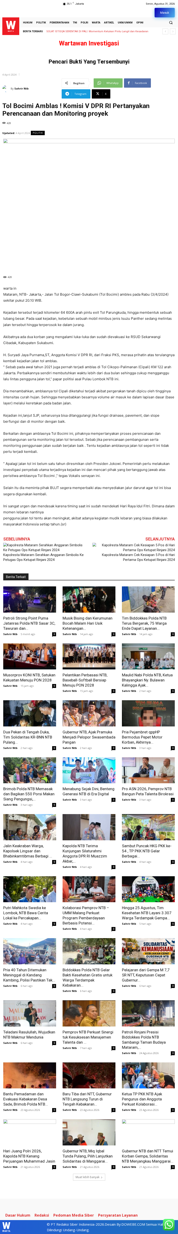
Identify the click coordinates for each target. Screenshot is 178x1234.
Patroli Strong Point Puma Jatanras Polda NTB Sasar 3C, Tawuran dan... (29, 623)
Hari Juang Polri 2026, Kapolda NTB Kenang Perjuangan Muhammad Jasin (29, 1156)
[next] (173, 31)
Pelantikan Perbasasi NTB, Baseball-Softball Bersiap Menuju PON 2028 (85, 680)
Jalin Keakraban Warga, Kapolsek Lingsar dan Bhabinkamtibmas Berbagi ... (27, 851)
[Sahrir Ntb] (6, 88)
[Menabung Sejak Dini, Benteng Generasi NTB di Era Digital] (89, 770)
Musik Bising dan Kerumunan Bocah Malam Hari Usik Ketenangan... (87, 623)
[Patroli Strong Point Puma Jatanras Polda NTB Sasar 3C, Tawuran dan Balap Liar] (29, 599)
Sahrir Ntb (21, 88)
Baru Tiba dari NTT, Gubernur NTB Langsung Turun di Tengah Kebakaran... (87, 1099)
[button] (171, 22)
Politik (38, 132)
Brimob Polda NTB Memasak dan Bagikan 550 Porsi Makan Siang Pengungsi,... (28, 793)
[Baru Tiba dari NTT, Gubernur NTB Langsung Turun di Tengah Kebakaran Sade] (89, 1075)
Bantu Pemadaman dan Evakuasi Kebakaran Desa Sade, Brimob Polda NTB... (25, 1099)
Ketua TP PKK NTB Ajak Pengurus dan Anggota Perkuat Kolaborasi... (142, 1099)
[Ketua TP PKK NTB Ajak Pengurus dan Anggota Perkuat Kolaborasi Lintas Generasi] (148, 1075)
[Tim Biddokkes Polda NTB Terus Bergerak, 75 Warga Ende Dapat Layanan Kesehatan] (148, 599)
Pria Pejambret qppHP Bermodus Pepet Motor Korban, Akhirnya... (142, 737)
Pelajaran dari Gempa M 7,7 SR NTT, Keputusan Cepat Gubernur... (146, 975)
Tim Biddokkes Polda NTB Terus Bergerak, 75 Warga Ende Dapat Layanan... (144, 623)
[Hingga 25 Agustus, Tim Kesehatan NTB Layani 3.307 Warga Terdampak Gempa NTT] (148, 889)
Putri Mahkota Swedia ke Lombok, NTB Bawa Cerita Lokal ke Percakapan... (25, 912)
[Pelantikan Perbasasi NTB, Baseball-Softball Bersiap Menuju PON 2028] (89, 656)
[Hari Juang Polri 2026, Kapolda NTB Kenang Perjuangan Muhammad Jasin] (29, 1132)
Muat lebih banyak (87, 1177)
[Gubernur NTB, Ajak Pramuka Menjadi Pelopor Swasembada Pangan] (89, 713)
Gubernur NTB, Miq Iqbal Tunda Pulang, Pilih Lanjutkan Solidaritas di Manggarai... (88, 1156)
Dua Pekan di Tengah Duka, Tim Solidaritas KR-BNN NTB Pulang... (27, 737)
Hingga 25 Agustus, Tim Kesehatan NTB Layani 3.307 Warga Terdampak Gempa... (147, 912)
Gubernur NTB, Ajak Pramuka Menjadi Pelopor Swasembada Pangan (89, 737)
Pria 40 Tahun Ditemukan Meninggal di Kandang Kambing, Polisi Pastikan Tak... (29, 975)
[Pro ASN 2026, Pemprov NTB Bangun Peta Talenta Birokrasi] (148, 770)
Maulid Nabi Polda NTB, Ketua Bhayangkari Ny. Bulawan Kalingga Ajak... (147, 680)
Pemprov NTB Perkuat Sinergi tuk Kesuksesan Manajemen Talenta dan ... (88, 1037)
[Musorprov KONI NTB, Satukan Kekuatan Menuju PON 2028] (29, 656)
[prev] (165, 31)
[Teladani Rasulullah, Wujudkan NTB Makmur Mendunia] (29, 1013)
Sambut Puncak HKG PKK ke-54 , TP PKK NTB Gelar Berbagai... (147, 851)
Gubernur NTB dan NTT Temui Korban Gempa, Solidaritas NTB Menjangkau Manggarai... (147, 1156)
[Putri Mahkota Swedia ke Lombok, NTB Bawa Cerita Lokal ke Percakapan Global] (29, 889)
